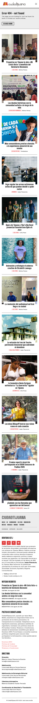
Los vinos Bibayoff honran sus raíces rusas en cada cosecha (19, 425)
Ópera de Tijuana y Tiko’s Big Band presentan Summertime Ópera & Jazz (19, 227)
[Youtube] (19, 543)
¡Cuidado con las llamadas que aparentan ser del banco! (19, 504)
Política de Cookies (8, 644)
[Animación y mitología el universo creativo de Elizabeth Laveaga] (19, 252)
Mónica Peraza (23, 70)
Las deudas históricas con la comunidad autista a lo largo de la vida (19, 105)
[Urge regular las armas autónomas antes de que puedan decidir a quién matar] (19, 170)
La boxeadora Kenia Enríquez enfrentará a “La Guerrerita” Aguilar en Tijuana (19, 385)
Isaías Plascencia (22, 192)
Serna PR (26, 508)
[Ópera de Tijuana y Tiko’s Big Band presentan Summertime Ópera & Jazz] (19, 211)
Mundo (14, 192)
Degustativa (15, 151)
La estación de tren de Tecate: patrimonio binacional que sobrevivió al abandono (19, 344)
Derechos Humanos (15, 110)
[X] (14, 543)
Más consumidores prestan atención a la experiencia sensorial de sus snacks (19, 146)
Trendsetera (24, 151)
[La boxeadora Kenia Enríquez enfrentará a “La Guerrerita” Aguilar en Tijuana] (19, 369)
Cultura (15, 70)
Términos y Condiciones (10, 648)
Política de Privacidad (9, 646)
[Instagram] (9, 543)
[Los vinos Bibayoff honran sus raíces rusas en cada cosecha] (19, 410)
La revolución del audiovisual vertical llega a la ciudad (19, 305)
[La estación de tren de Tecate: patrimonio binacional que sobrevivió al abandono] (19, 329)
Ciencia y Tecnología (16, 508)
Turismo (14, 470)
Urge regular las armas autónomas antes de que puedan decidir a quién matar (19, 186)
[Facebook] (4, 543)
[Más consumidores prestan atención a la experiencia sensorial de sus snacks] (19, 130)
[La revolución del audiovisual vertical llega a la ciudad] (19, 290)
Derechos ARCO (7, 642)
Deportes (16, 390)
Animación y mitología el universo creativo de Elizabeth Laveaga (19, 267)
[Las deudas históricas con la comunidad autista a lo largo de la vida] (19, 89)
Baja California (14, 350)
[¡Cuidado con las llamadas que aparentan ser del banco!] (19, 489)
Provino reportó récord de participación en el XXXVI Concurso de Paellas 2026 (19, 464)
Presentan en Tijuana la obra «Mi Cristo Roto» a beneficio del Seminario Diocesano (19, 64)
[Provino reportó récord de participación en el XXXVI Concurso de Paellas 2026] (19, 448)
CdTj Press (23, 232)
